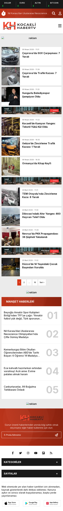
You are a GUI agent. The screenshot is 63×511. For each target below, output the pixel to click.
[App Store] (10, 503)
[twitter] (20, 453)
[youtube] (36, 453)
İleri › (42, 282)
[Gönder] (57, 435)
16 (35, 282)
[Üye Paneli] (58, 13)
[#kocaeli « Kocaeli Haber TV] (19, 25)
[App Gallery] (52, 503)
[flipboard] (43, 453)
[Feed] (51, 453)
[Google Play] (31, 503)
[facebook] (13, 453)
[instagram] (28, 453)
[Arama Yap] (52, 13)
